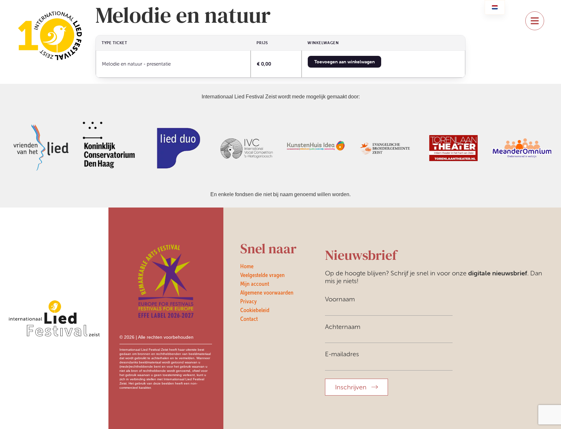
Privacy (248, 301)
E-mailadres (342, 354)
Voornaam (340, 299)
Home (247, 266)
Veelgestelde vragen (262, 275)
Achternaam (342, 326)
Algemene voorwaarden (266, 292)
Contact (249, 319)
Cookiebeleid (254, 310)
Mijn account (254, 284)
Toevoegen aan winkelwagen (344, 62)
